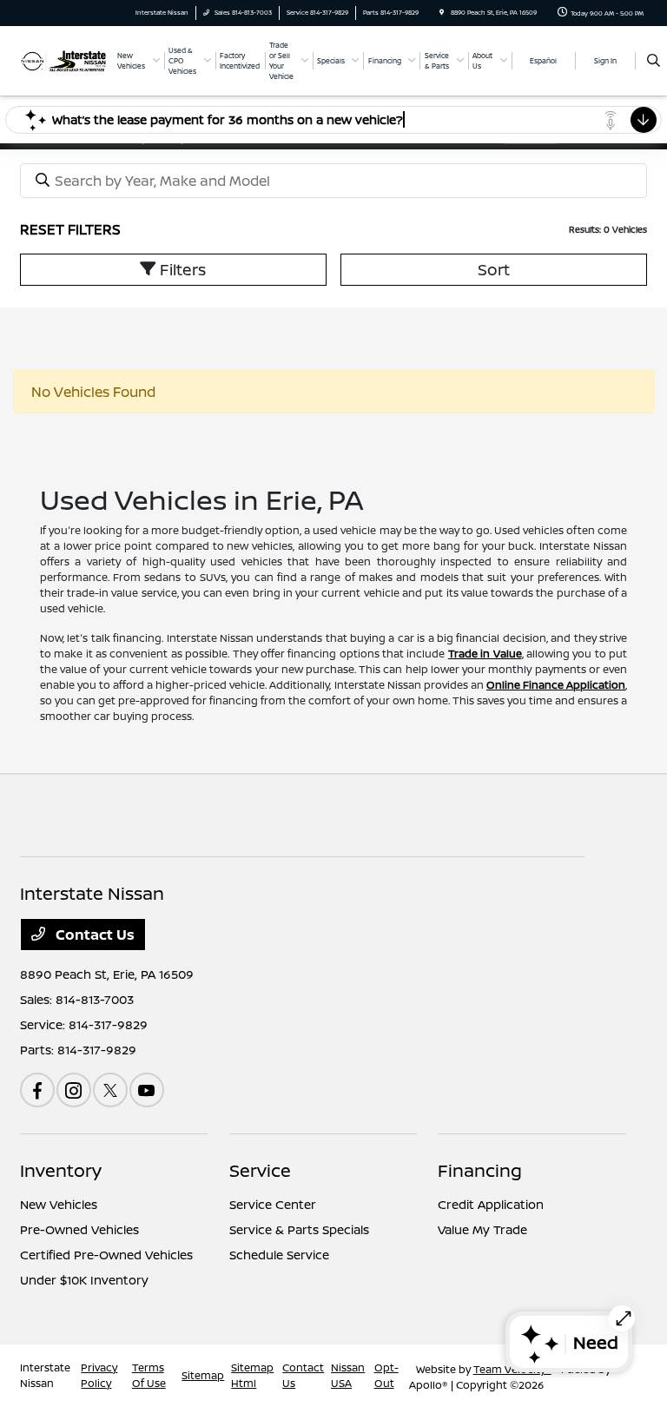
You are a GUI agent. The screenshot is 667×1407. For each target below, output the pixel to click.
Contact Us (93, 934)
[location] (441, 13)
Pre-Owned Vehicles (79, 1229)
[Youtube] (146, 1090)
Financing (480, 1170)
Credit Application (491, 1204)
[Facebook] (37, 1090)
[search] (653, 60)
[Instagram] (73, 1090)
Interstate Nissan (45, 1375)
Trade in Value (485, 653)
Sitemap (203, 1375)
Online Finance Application (555, 684)
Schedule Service (279, 1254)
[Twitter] (110, 1090)
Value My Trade (482, 1229)
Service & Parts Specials (299, 1229)
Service (260, 1170)
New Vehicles (58, 1204)
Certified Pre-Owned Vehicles (106, 1254)
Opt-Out (386, 1375)
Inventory (61, 1170)
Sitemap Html (252, 1375)
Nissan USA (348, 1375)
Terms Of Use (149, 1375)
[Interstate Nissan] (64, 59)
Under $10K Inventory (84, 1280)
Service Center (272, 1204)
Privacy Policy (99, 1375)
